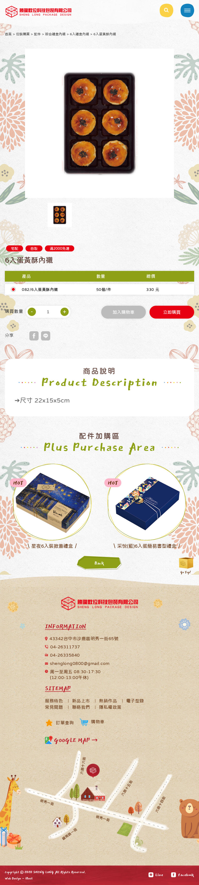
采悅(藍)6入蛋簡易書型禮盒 (146, 546)
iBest (29, 878)
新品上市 (81, 701)
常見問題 (54, 707)
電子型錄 (135, 701)
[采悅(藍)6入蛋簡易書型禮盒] (147, 502)
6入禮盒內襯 (79, 34)
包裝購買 (23, 34)
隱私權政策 (110, 707)
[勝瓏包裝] (99, 604)
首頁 (8, 34)
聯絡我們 (81, 707)
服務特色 (54, 701)
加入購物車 (123, 313)
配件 (37, 34)
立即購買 (172, 313)
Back (99, 563)
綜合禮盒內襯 (55, 34)
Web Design (13, 878)
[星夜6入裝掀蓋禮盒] (52, 502)
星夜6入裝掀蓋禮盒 (52, 546)
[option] (99, 123)
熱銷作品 (108, 701)
